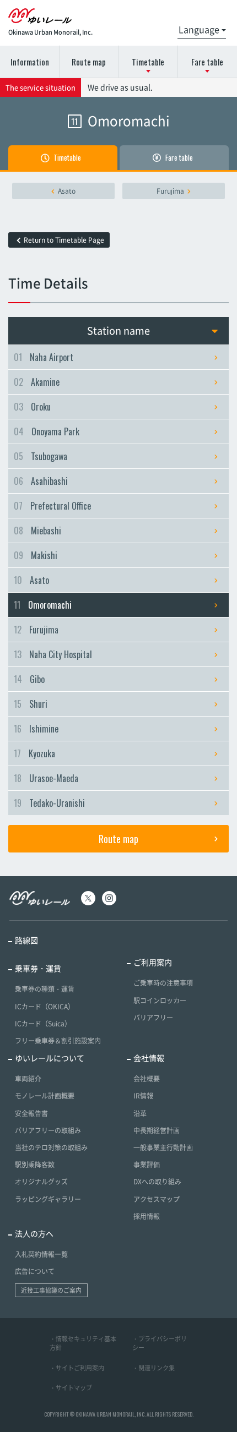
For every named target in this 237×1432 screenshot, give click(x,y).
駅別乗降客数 (35, 1164)
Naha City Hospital (53, 654)
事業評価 (146, 1164)
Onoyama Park (46, 431)
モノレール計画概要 (44, 1096)
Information (29, 62)
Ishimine (36, 728)
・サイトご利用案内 (77, 1368)
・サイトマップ (71, 1387)
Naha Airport (43, 357)
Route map (89, 62)
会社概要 (146, 1079)
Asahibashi (41, 481)
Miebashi (37, 530)
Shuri (30, 703)
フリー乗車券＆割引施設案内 (58, 1041)
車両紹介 (28, 1079)
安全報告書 (31, 1113)
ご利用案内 (152, 962)
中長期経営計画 (156, 1130)
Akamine (37, 382)
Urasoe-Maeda (46, 778)
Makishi (35, 555)
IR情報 (143, 1096)
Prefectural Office (52, 505)
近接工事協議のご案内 (51, 1290)
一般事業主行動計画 (163, 1147)
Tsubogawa (40, 456)
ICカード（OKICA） (44, 1007)
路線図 (26, 939)
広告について (35, 1271)
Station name (118, 330)
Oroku (32, 406)
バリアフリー (153, 1018)
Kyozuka (34, 753)
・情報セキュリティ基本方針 (83, 1343)
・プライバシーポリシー (159, 1343)
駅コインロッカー (159, 1000)
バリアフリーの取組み (48, 1130)
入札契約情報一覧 (41, 1254)
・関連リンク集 (153, 1368)
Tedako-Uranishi (49, 803)
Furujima (170, 191)
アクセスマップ (156, 1199)
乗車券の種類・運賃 (44, 989)
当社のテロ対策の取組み (51, 1147)
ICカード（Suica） (43, 1024)
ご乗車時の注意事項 (163, 983)
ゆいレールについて (49, 1057)
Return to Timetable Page (64, 240)
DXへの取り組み (157, 1182)
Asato (67, 191)
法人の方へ (34, 1233)
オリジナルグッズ (41, 1182)
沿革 (140, 1113)
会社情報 (148, 1057)
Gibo (29, 679)
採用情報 (146, 1216)
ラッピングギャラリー (48, 1199)
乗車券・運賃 (38, 968)
